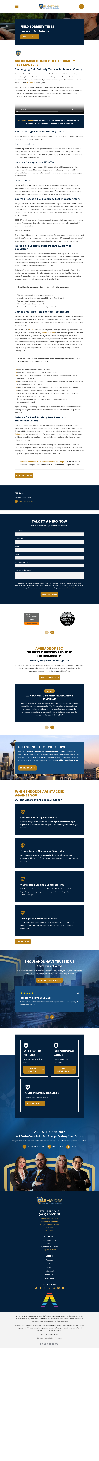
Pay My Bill (49, 1278)
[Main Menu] (16, 6)
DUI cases (30, 83)
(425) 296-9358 (44, 120)
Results (49, 1267)
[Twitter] (49, 1288)
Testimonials (49, 1271)
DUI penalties (20, 434)
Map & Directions (49, 1250)
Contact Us (49, 1274)
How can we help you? (23, 570)
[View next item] (52, 632)
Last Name (19, 539)
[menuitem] (49, 497)
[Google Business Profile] (58, 1288)
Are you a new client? (23, 562)
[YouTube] (63, 1288)
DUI (49, 1264)
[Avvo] (36, 1288)
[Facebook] (40, 1288)
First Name (19, 531)
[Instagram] (54, 1288)
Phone (17, 546)
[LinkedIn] (45, 1288)
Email (17, 554)
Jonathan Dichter (48, 333)
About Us (49, 1260)
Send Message (49, 594)
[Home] (48, 6)
